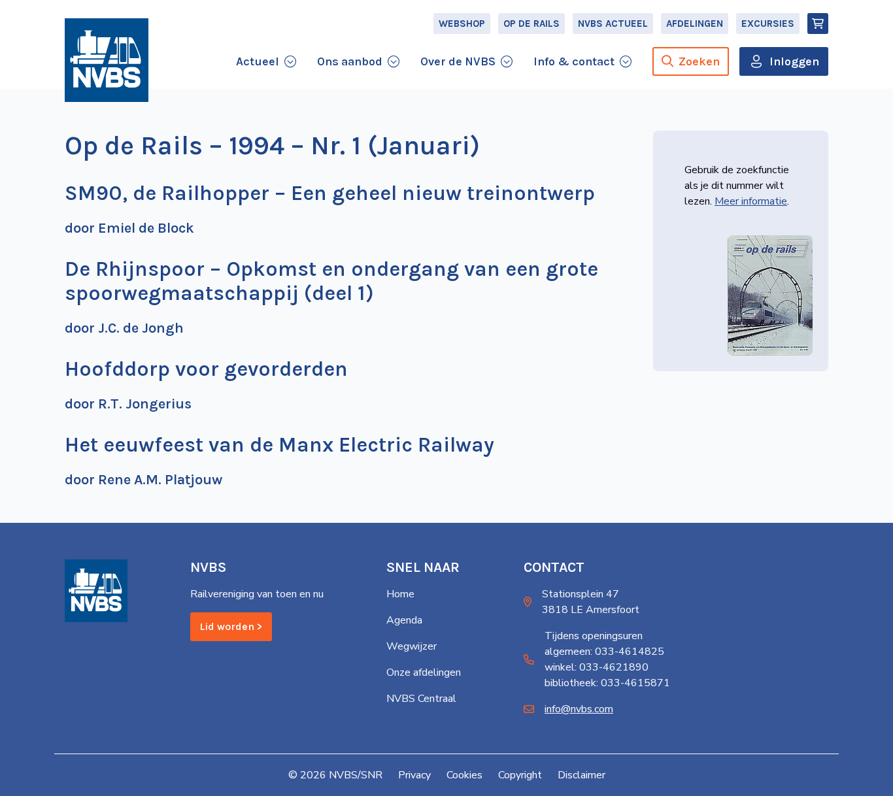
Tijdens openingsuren (594, 636)
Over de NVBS (458, 61)
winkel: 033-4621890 (597, 667)
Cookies (464, 775)
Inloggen (794, 61)
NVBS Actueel (613, 23)
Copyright (520, 775)
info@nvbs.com (579, 709)
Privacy (414, 775)
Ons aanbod (349, 61)
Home (400, 594)
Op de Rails (531, 23)
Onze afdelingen (423, 672)
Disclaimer (581, 775)
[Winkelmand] (817, 23)
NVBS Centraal (421, 698)
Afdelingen (694, 23)
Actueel (257, 61)
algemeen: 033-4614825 (604, 651)
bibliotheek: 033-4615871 (607, 683)
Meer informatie (751, 201)
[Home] (106, 60)
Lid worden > (231, 626)
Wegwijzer (411, 646)
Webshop (462, 23)
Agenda (404, 620)
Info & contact (574, 61)
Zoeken (699, 61)
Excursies (767, 23)
